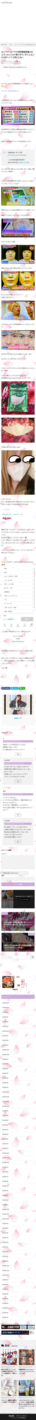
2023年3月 (5, 1139)
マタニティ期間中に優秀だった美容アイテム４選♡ (9, 1401)
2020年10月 (5, 1275)
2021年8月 (5, 1228)
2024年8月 (5, 1064)
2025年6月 (5, 1021)
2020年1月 (5, 1317)
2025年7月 (5, 1017)
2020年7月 (5, 1289)
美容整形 (18, 63)
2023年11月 (5, 1101)
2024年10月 (5, 1054)
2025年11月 (5, 1003)
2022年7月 (5, 1176)
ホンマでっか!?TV (8, 63)
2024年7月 (5, 1068)
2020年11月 (5, 1270)
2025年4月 (5, 1031)
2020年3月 (5, 1308)
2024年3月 (5, 1082)
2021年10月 (5, 1219)
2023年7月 (5, 1120)
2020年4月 (5, 1303)
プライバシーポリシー (21, 1416)
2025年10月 (5, 1007)
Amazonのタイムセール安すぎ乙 (10, 1324)
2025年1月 (5, 1045)
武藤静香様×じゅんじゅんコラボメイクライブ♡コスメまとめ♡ (26, 1371)
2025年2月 (5, 1040)
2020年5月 (5, 1298)
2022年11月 (5, 1157)
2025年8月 (5, 1012)
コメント (4, 853)
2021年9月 (5, 1223)
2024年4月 (5, 1078)
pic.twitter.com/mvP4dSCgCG (17, 155)
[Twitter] (15, 688)
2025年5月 (5, 1026)
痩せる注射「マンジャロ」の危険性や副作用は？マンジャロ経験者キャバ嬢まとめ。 (9, 1372)
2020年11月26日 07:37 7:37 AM (13, 741)
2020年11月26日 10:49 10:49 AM (14, 763)
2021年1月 (5, 1261)
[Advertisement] (18, 23)
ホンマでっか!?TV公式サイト (10, 91)
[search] (33, 957)
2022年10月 (5, 1162)
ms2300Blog (22, 1417)
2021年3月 (5, 1251)
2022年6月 (5, 1181)
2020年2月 (5, 1312)
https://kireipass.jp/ (18, 641)
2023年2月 (5, 1143)
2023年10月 (5, 1106)
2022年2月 (5, 1200)
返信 (18, 754)
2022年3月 (5, 1195)
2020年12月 (5, 1266)
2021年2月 (5, 1256)
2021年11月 (5, 1214)
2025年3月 (5, 1036)
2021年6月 (5, 1237)
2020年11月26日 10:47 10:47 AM (14, 823)
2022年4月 (5, 1190)
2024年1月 (5, 1092)
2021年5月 (5, 1242)
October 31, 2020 (23, 162)
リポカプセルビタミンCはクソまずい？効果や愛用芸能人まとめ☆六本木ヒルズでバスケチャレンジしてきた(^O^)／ (26, 1404)
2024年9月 (5, 1059)
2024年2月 (5, 1087)
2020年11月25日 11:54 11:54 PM (13, 794)
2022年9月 (5, 1167)
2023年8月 (5, 1115)
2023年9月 (5, 1111)
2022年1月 (5, 1204)
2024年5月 (5, 1073)
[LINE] (22, 688)
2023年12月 (5, 1097)
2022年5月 (5, 1186)
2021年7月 (5, 1233)
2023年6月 (5, 1125)
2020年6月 (5, 1294)
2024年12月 (5, 1050)
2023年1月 (5, 1148)
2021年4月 (5, 1247)
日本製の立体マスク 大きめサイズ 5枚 (12, 514)
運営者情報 (11, 1416)
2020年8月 (5, 1284)
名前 (2, 875)
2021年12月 (5, 1209)
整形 (14, 63)
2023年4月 (5, 1134)
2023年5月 (5, 1129)
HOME (5, 44)
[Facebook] (5, 688)
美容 (10, 44)
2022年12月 (5, 1153)
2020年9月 (5, 1280)
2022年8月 (5, 1172)
